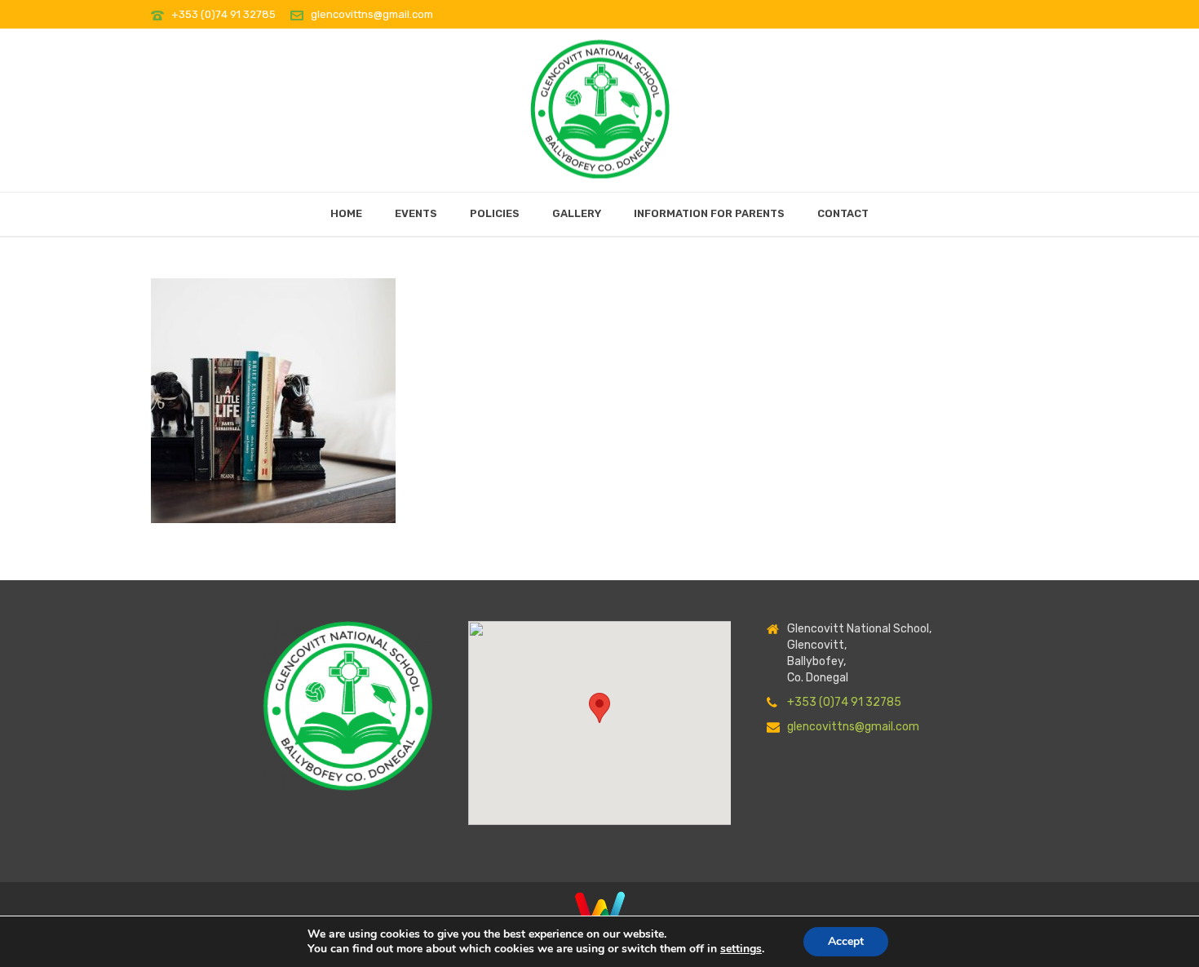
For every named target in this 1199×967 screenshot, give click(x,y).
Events (416, 213)
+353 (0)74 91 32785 (224, 14)
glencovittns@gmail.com (372, 14)
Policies (495, 213)
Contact (843, 213)
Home (346, 213)
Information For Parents (709, 213)
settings (741, 949)
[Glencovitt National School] (600, 105)
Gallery (576, 213)
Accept (846, 941)
